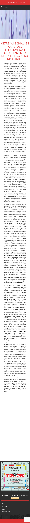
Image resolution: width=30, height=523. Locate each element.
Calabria (4, 506)
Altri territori (6, 511)
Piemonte (4, 509)
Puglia (4, 503)
